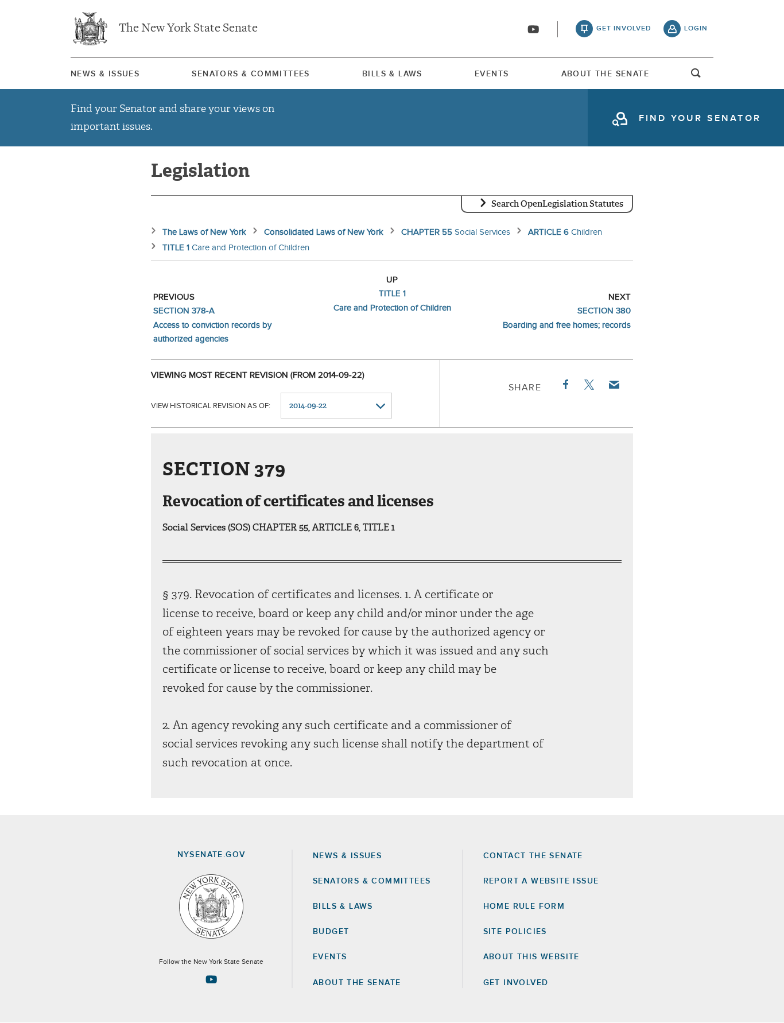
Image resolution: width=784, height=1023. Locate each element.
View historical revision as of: (210, 406)
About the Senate (357, 983)
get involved (623, 28)
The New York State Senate (188, 28)
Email (613, 384)
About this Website (531, 957)
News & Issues (105, 74)
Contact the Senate (533, 856)
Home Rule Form (524, 906)
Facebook (565, 384)
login (696, 28)
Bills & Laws (392, 74)
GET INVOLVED (516, 983)
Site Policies (515, 932)
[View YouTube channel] (533, 29)
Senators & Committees (250, 74)
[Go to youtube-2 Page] (211, 979)
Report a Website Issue (541, 881)
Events (492, 74)
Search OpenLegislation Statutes (557, 204)
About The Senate (605, 74)
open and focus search (696, 76)
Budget (331, 932)
